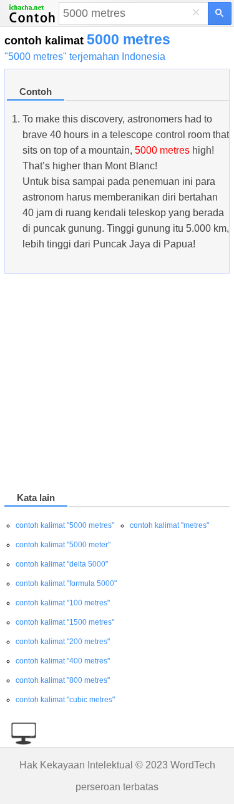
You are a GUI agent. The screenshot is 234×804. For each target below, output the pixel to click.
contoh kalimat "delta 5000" (62, 564)
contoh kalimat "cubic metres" (65, 699)
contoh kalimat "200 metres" (63, 641)
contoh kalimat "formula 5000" (66, 583)
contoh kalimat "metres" (169, 525)
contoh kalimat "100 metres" (63, 602)
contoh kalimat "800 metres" (63, 680)
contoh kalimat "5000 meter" (63, 544)
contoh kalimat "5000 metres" (65, 525)
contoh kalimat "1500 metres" (65, 622)
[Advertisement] (117, 384)
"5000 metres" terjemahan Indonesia (84, 56)
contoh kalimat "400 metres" (63, 661)
